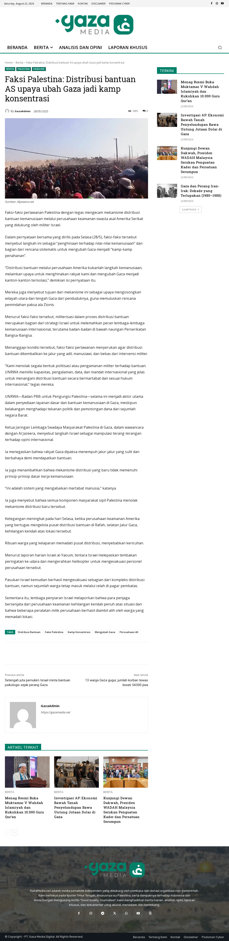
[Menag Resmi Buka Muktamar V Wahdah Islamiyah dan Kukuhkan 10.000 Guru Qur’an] (27, 772)
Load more (189, 209)
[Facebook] (211, 3)
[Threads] (150, 913)
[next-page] (15, 833)
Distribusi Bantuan (29, 632)
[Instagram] (217, 3)
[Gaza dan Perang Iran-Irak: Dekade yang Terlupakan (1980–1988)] (167, 191)
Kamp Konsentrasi (79, 632)
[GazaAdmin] (8, 111)
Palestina (24, 69)
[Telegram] (67, 653)
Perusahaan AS (129, 632)
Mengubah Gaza (105, 632)
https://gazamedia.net (55, 712)
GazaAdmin (23, 111)
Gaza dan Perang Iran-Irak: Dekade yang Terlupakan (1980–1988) (201, 191)
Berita (19, 62)
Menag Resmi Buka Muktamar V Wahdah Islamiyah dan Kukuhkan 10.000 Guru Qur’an (24, 807)
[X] (46, 653)
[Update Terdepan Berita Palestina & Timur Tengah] (94, 25)
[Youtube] (222, 3)
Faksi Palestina (54, 632)
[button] (219, 47)
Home (9, 62)
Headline (39, 69)
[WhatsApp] (57, 653)
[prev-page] (8, 833)
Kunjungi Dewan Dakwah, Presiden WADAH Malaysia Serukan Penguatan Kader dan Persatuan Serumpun (121, 810)
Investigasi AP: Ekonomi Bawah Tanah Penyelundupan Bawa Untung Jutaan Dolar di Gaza (75, 807)
